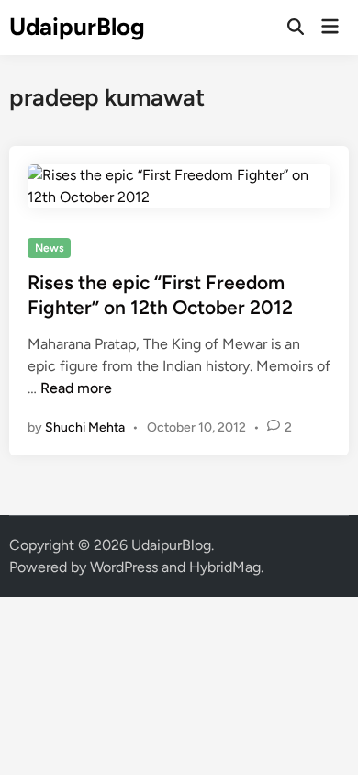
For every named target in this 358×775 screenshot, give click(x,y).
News (49, 247)
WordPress (124, 567)
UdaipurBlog (77, 26)
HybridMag (225, 567)
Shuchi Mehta (85, 427)
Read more (76, 388)
